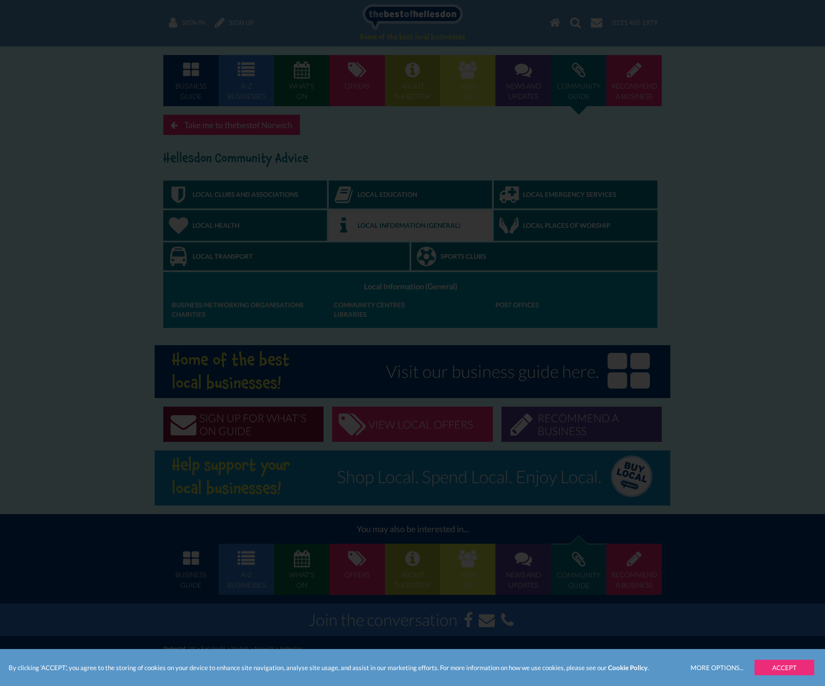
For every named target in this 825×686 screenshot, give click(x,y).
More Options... (717, 667)
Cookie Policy (628, 667)
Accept (784, 667)
